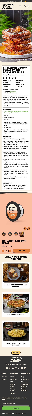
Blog (22, 377)
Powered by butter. (21, 414)
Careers (12, 393)
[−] (3, 251)
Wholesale (24, 382)
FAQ (11, 382)
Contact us (13, 379)
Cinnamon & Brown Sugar (14, 242)
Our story (13, 377)
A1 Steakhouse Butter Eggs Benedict (15, 285)
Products (4, 377)
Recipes (4, 379)
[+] (9, 251)
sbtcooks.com (12, 92)
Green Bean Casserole (16, 315)
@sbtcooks (13, 91)
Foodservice (25, 379)
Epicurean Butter (10, 414)
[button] (25, 6)
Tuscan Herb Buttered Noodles (16, 344)
